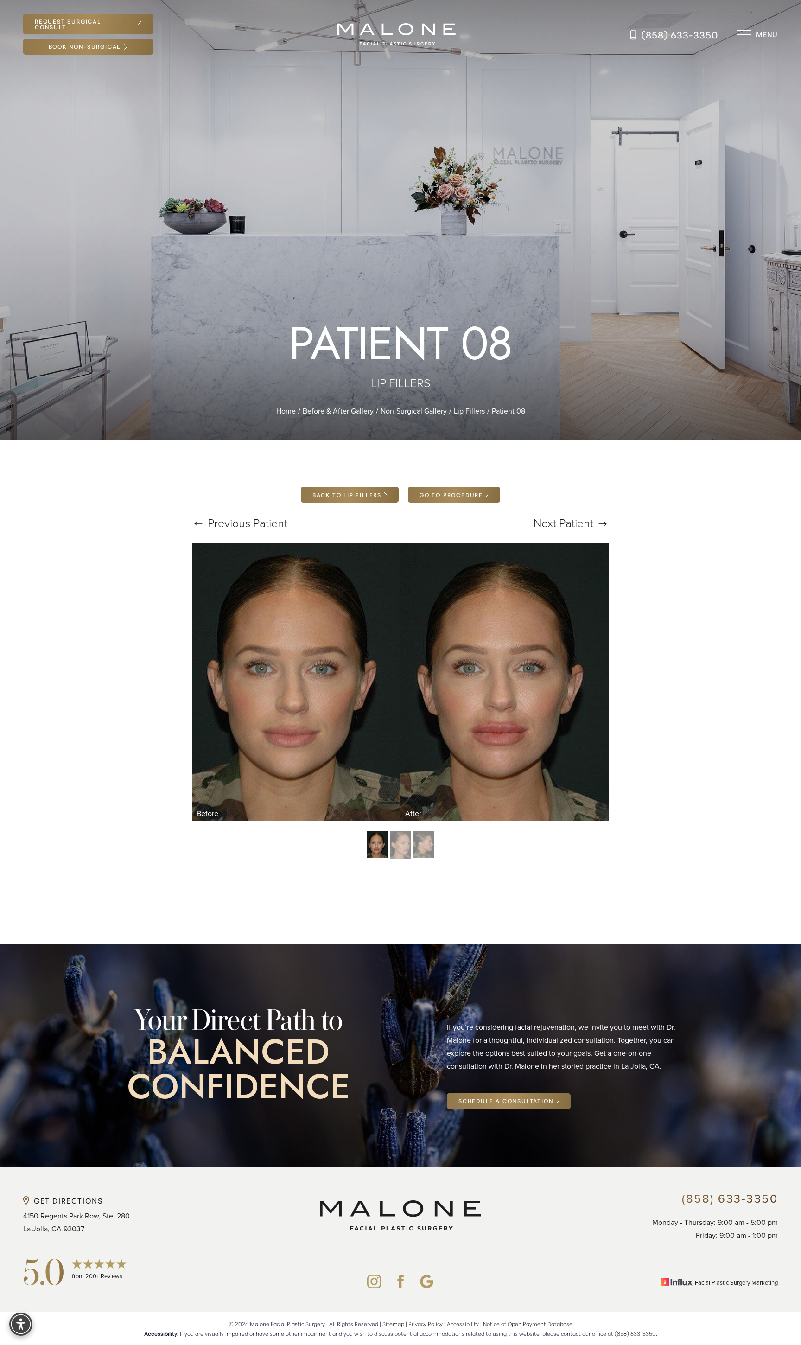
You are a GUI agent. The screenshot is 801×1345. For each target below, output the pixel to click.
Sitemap (393, 1323)
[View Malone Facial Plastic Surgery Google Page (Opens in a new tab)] (427, 1281)
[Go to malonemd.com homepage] (397, 34)
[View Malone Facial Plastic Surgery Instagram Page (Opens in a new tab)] (374, 1281)
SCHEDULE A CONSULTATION (505, 1100)
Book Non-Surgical (85, 46)
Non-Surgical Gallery (414, 411)
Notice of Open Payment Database (527, 1323)
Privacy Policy (425, 1323)
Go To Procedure (451, 494)
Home (286, 411)
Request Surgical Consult (68, 24)
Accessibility (463, 1323)
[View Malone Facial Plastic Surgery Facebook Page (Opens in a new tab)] (400, 1281)
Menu (767, 34)
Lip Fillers (469, 411)
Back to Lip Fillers (346, 494)
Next (563, 523)
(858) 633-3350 (680, 34)
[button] (744, 34)
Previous (246, 523)
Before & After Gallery (338, 411)
